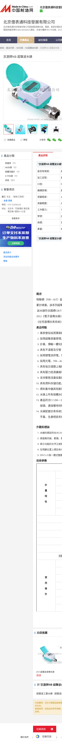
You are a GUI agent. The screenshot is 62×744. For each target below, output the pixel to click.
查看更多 (16, 218)
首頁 (2, 48)
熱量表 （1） (11, 163)
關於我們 (24, 737)
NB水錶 (19, 48)
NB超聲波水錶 (31, 48)
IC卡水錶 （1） (12, 176)
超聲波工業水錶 (44, 693)
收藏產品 (11, 139)
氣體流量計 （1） (13, 171)
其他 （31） (10, 180)
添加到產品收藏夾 (11, 256)
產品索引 (7, 252)
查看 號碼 (8, 200)
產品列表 (10, 48)
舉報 (25, 139)
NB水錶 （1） (11, 167)
